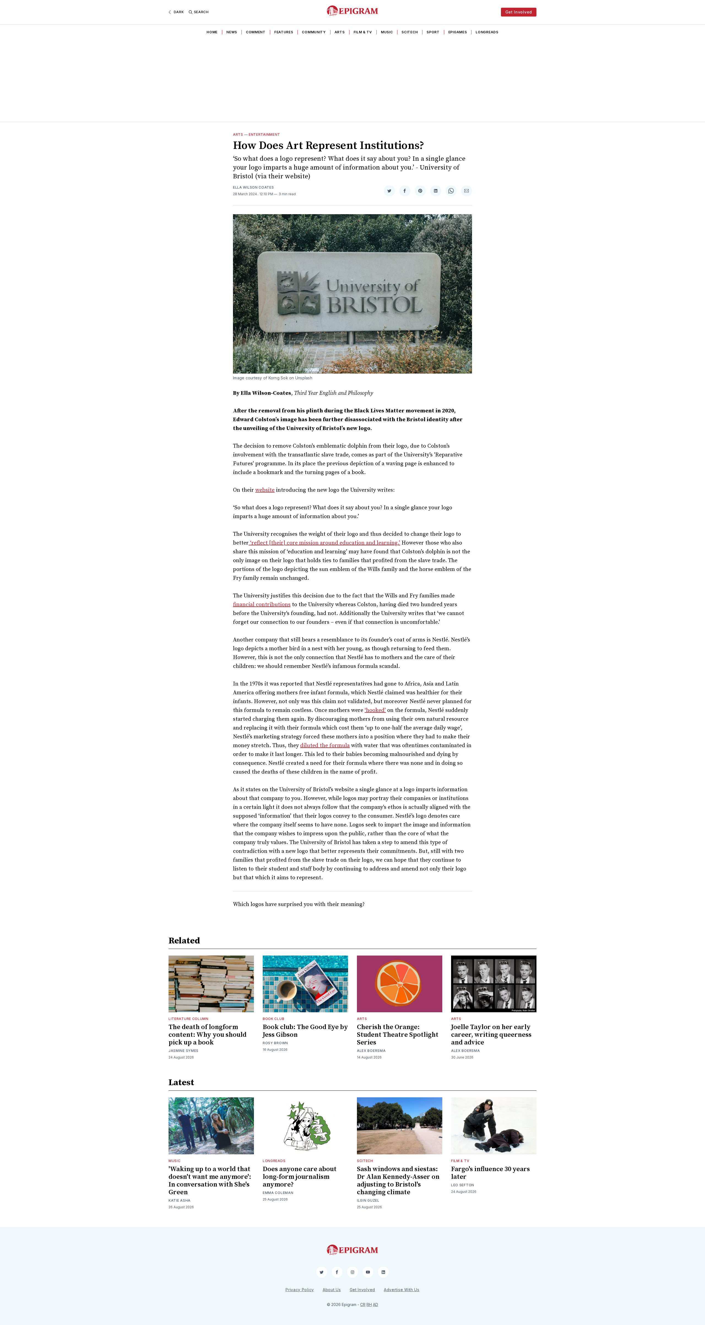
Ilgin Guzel (368, 1200)
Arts (340, 32)
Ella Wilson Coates (253, 187)
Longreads (487, 32)
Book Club (273, 1019)
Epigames (457, 32)
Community (314, 32)
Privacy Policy (300, 1289)
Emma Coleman (278, 1193)
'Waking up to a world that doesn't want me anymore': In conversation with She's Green (210, 1180)
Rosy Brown (275, 1043)
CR (362, 1304)
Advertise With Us (401, 1289)
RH (369, 1304)
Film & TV (363, 32)
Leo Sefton (462, 1185)
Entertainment (264, 134)
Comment (255, 32)
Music (387, 32)
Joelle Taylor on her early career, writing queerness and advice (491, 1035)
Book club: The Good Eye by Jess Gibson (305, 1031)
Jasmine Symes (184, 1051)
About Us (332, 1289)
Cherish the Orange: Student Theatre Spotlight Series (397, 1035)
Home (212, 32)
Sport (433, 32)
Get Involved (518, 12)
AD (375, 1304)
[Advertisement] (352, 80)
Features (283, 32)
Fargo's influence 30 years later (490, 1173)
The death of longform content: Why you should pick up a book (207, 1035)
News (231, 32)
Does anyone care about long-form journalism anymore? (300, 1177)
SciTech (410, 32)
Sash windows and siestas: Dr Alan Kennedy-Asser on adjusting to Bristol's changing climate (398, 1180)
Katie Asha (180, 1200)
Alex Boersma (371, 1051)
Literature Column (188, 1019)
